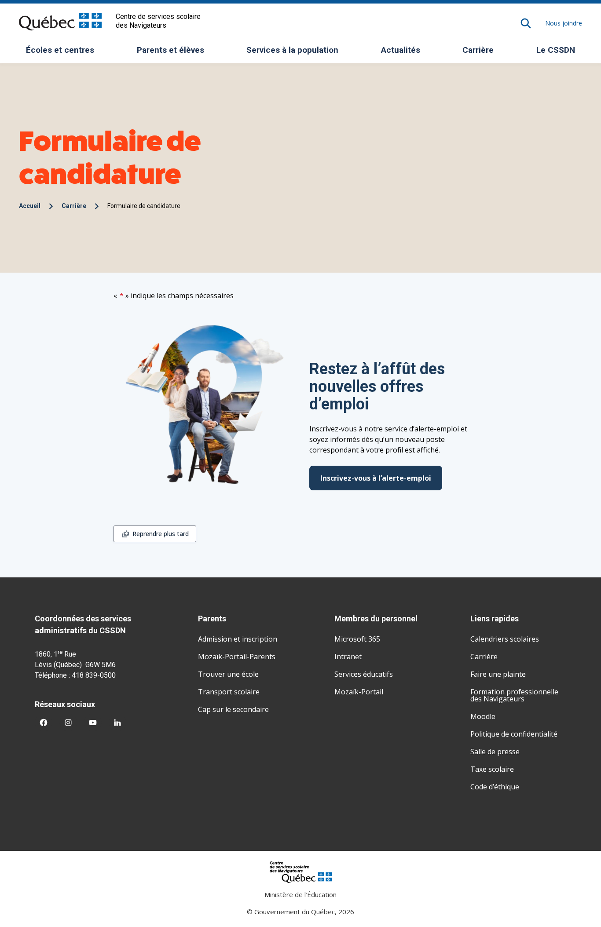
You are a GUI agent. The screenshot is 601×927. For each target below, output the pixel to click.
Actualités (400, 50)
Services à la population (295, 53)
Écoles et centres (63, 53)
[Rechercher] (526, 23)
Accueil (29, 205)
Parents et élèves (173, 53)
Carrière (478, 50)
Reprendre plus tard (160, 533)
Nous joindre (563, 23)
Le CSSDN (559, 53)
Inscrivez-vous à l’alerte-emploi (375, 478)
